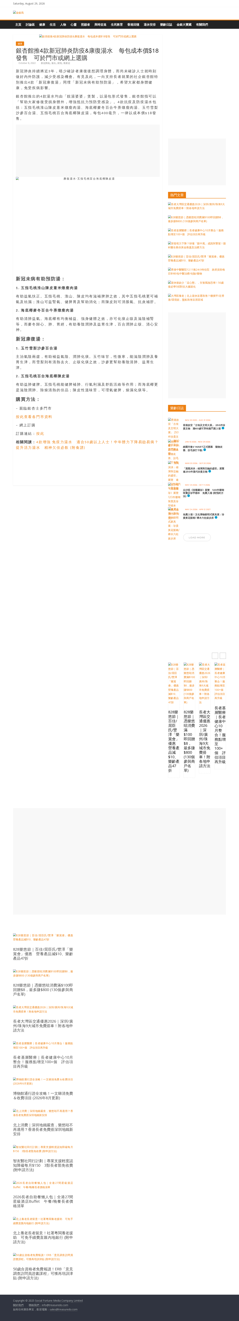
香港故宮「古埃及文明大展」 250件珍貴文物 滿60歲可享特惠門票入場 (204, 427)
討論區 (30, 24)
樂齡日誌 (166, 24)
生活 (53, 24)
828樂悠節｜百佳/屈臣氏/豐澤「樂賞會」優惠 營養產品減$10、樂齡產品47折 (173, 741)
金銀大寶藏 (184, 24)
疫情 (59, 63)
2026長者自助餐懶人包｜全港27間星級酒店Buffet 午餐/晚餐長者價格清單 (43, 1201)
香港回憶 (133, 24)
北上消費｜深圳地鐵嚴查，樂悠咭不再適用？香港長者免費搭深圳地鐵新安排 (43, 1129)
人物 (63, 24)
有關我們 (202, 24)
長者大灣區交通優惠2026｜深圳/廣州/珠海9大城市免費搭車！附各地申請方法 (204, 739)
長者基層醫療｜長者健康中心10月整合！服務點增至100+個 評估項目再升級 (220, 735)
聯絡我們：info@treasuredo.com (48, 1305)
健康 (42, 24)
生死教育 (117, 24)
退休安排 (150, 24)
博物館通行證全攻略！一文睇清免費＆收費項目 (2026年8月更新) (43, 1095)
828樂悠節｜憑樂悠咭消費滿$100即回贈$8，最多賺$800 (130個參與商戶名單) (189, 741)
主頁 (18, 24)
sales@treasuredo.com (63, 1309)
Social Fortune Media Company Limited (59, 1300)
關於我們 (18, 1305)
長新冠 (66, 63)
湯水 (53, 63)
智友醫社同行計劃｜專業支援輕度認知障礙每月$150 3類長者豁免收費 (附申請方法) (43, 1165)
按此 (40, 434)
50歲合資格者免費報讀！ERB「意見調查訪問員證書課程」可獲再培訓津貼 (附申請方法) (43, 1273)
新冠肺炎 (45, 63)
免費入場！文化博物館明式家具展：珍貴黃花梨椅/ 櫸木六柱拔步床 (203, 516)
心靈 (74, 24)
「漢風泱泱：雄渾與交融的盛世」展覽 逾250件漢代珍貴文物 (205, 470)
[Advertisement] (88, 151)
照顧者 (85, 24)
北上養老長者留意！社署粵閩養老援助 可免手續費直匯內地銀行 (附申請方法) (43, 1237)
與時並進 (100, 24)
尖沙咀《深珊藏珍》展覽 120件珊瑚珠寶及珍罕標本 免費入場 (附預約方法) (203, 493)
